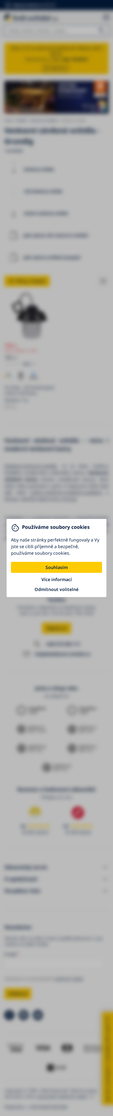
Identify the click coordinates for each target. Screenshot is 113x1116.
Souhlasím (57, 567)
